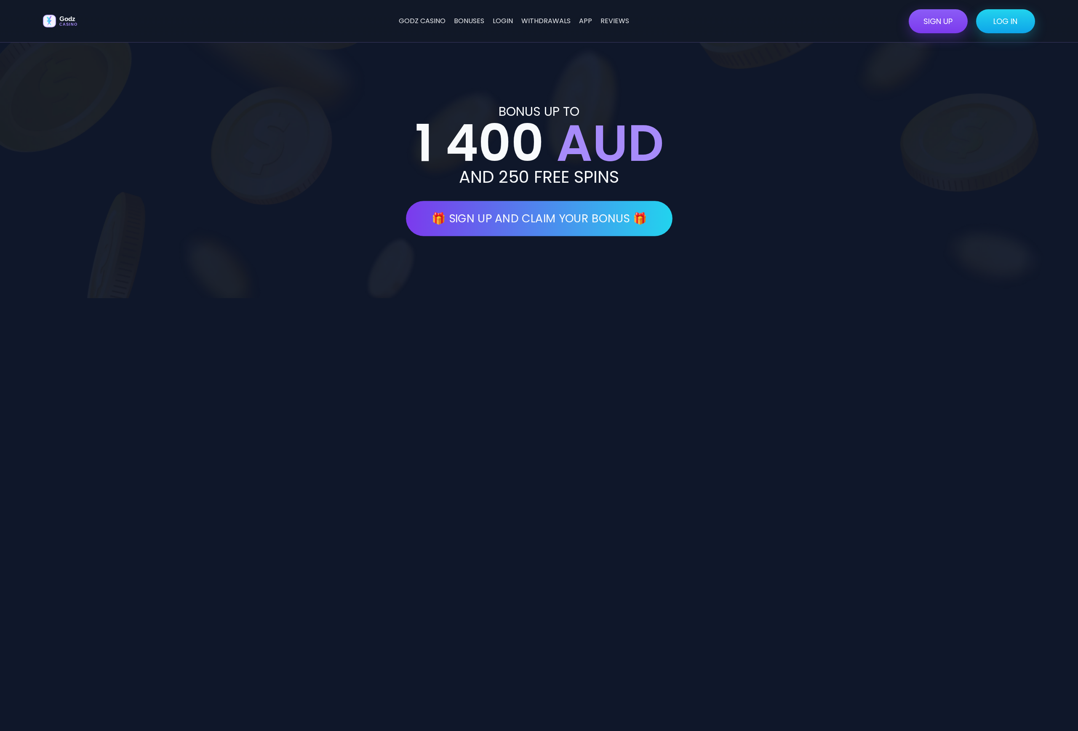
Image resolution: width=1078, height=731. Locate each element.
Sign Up (938, 21)
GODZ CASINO (422, 21)
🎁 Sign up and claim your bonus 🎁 (538, 218)
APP (585, 21)
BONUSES (469, 21)
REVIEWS (614, 21)
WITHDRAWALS (546, 21)
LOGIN (503, 21)
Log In (1005, 21)
